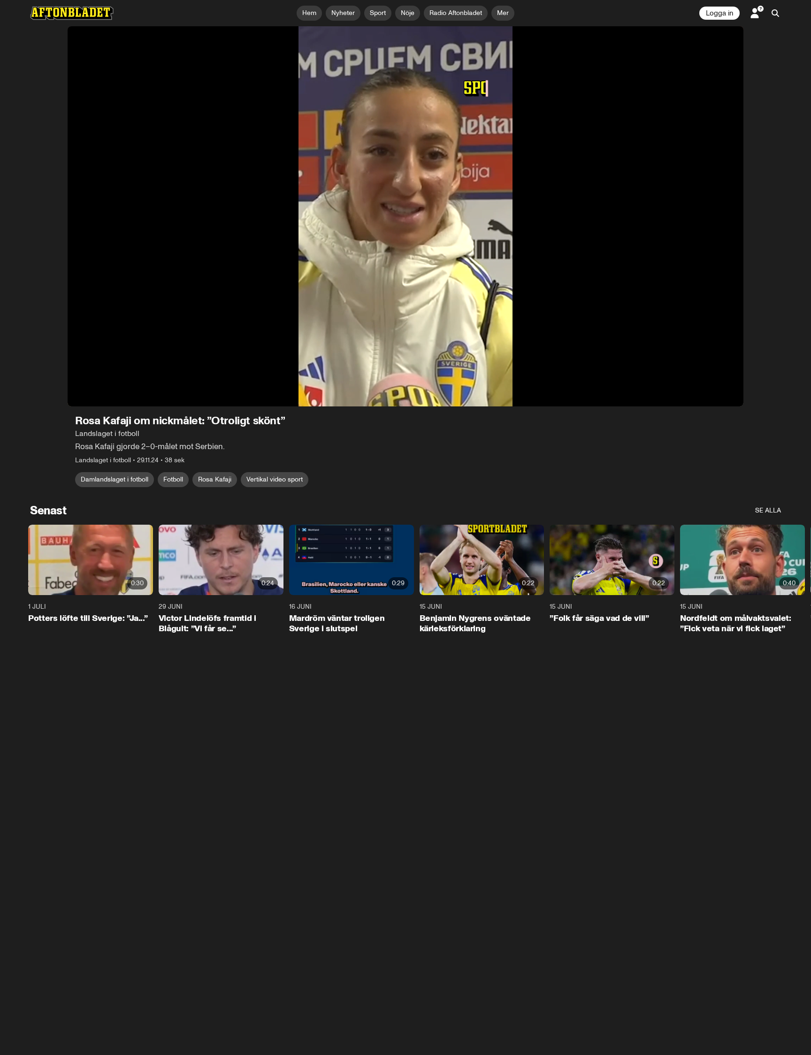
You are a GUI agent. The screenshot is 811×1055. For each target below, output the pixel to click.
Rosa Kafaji (214, 479)
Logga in (719, 13)
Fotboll (173, 479)
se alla (768, 510)
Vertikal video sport (274, 479)
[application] (405, 216)
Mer (503, 13)
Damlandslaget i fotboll (114, 479)
